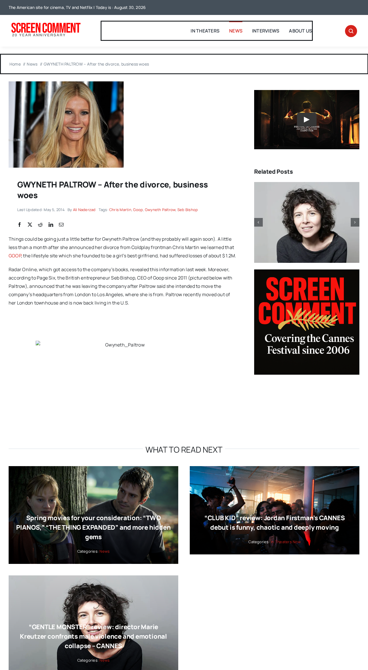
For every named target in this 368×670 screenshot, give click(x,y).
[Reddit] (40, 225)
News (104, 551)
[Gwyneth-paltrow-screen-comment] (66, 84)
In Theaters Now (286, 541)
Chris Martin (120, 209)
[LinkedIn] (51, 225)
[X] (30, 225)
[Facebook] (19, 225)
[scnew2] (46, 23)
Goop (138, 209)
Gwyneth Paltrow (160, 209)
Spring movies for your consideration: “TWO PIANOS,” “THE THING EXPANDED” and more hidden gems (93, 527)
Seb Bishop (187, 209)
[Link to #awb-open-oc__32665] (351, 31)
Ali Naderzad (84, 209)
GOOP (15, 255)
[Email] (61, 225)
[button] (258, 222)
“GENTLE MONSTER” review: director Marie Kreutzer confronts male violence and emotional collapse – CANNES (93, 636)
